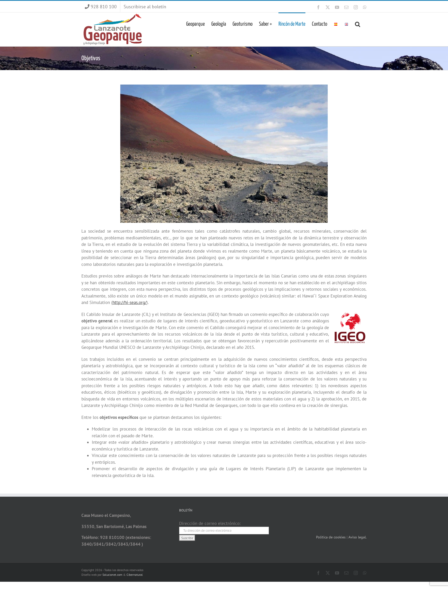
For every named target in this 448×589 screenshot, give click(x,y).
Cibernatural (135, 575)
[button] (357, 23)
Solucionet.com (112, 575)
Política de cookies (331, 537)
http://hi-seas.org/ (129, 302)
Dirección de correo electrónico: (210, 523)
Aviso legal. (357, 537)
